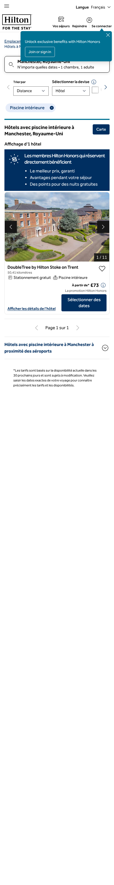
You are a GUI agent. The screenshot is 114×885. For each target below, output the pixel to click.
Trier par (19, 82)
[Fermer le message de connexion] (108, 35)
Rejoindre (79, 26)
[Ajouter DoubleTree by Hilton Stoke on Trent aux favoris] (102, 268)
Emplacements (17, 41)
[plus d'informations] (103, 285)
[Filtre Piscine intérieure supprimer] (52, 108)
